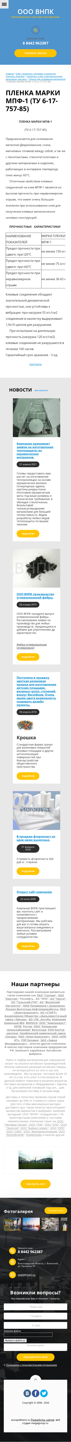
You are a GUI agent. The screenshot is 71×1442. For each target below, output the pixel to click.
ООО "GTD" (52, 1124)
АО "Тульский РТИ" (24, 1002)
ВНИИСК (32, 1023)
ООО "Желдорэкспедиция (40, 1131)
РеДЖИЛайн (34, 1135)
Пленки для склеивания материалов (47, 79)
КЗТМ (17, 1026)
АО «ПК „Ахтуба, (40, 1019)
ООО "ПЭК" (35, 1124)
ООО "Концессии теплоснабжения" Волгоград (31, 1028)
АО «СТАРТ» (48, 1012)
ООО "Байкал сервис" (34, 1128)
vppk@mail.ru (26, 1275)
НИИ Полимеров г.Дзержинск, (44, 1006)
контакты (36, 364)
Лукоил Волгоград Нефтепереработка (31, 1009)
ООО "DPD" (57, 1128)
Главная (10, 73)
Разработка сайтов (42, 1419)
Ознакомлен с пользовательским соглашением (31, 1365)
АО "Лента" (58, 999)
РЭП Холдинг (30, 1040)
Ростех (27, 1026)
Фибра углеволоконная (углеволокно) (32, 646)
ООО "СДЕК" (14, 1131)
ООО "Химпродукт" (52, 1023)
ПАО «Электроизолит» (34, 1036)
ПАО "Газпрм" (46, 995)
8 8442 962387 (35, 43)
